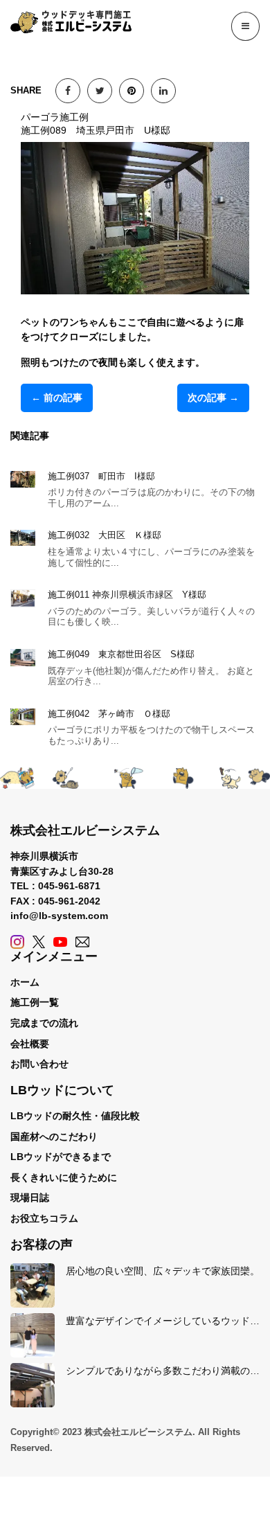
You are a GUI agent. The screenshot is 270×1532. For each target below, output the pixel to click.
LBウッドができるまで (60, 1156)
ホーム (24, 982)
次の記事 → (213, 397)
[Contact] (82, 942)
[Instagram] (17, 942)
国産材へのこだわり (54, 1136)
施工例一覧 (34, 1002)
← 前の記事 (56, 397)
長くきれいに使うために (63, 1177)
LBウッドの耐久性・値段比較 (75, 1115)
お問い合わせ (39, 1063)
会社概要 (29, 1043)
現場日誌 (29, 1197)
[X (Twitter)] (39, 942)
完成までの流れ (44, 1022)
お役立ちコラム (44, 1218)
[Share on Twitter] (99, 90)
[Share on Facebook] (67, 90)
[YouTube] (60, 942)
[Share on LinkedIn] (163, 90)
